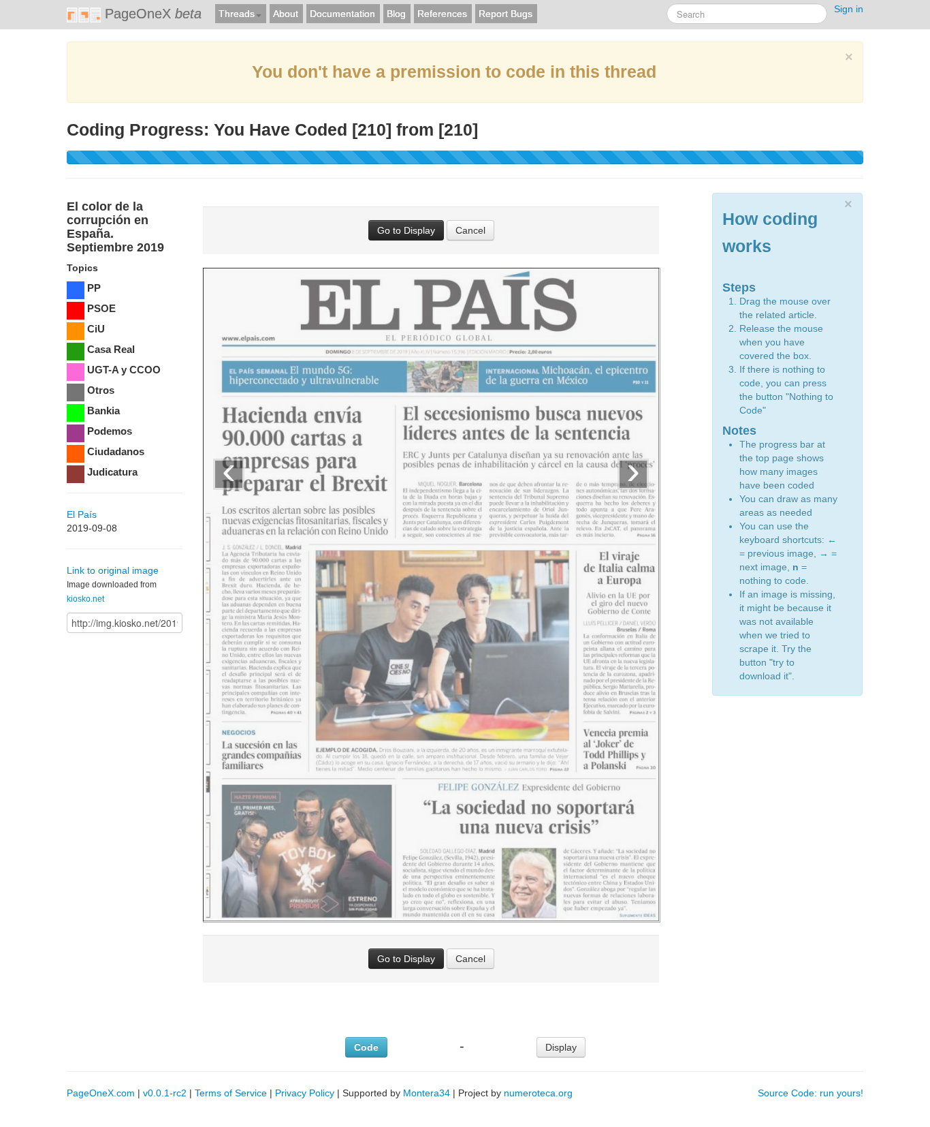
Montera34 (426, 1092)
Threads (237, 13)
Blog (396, 13)
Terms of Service (231, 1092)
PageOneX (151, 13)
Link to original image (113, 570)
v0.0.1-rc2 (165, 1092)
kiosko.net (85, 599)
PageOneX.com (101, 1092)
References (442, 13)
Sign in (848, 8)
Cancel (470, 230)
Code (366, 1047)
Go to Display (406, 230)
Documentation (342, 13)
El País (82, 514)
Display (561, 1047)
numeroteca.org (538, 1092)
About (285, 13)
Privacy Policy (304, 1092)
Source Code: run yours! (810, 1092)
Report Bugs (505, 13)
